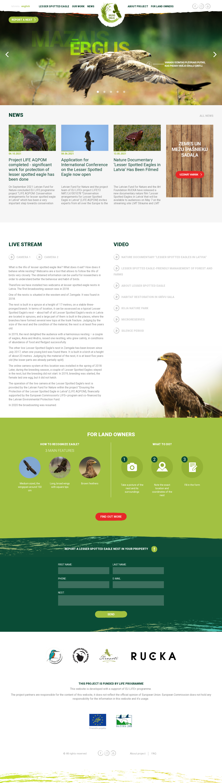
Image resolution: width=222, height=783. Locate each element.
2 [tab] (104, 92)
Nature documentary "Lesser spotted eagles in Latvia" (164, 257)
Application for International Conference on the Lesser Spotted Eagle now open (84, 167)
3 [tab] (111, 92)
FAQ (154, 753)
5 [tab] (124, 92)
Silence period (132, 330)
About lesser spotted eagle (143, 285)
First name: (65, 564)
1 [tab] (98, 92)
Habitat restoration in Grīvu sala (147, 297)
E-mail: (117, 578)
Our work (78, 6)
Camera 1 (23, 257)
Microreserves (133, 319)
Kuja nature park (134, 308)
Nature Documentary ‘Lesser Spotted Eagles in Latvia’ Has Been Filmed (137, 164)
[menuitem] (16, 6)
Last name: (120, 564)
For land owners (162, 6)
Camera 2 (51, 257)
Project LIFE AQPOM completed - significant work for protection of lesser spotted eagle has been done (31, 169)
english (25, 6)
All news (206, 115)
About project (138, 6)
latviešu (15, 6)
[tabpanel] (111, 56)
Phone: (62, 578)
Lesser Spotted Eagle (54, 6)
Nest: (61, 592)
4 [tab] (118, 92)
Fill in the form (192, 484)
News (90, 6)
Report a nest (22, 19)
